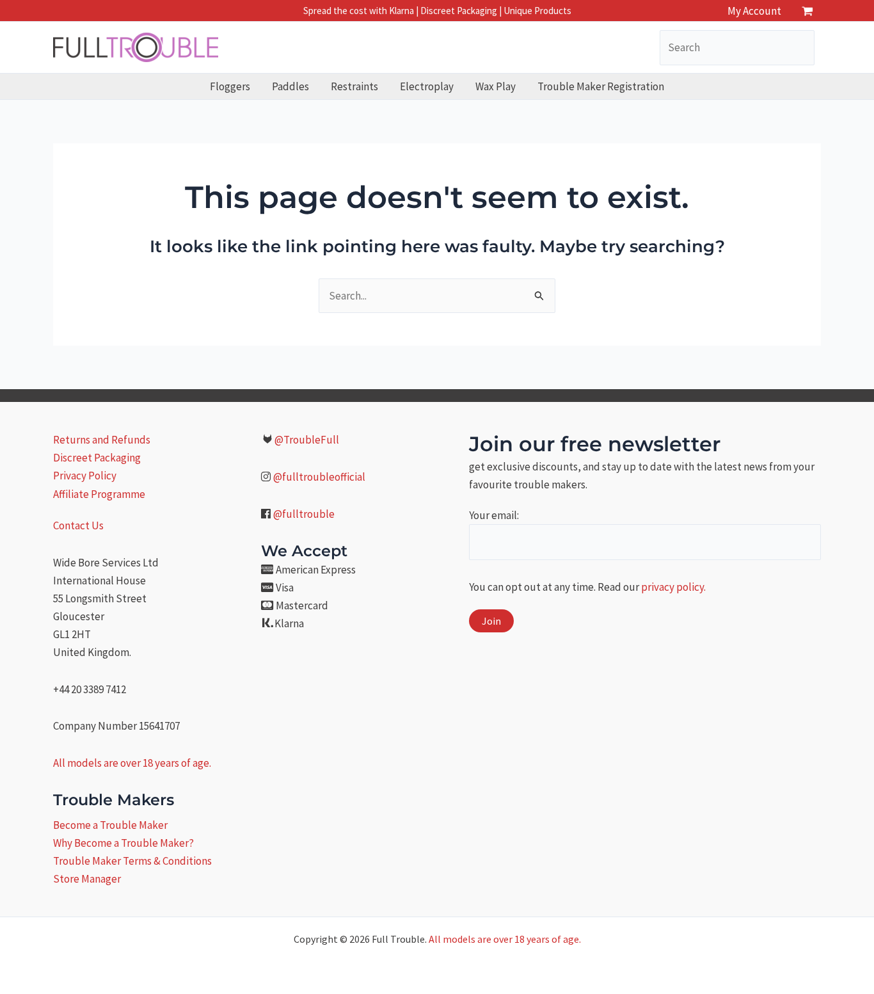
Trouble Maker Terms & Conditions (132, 861)
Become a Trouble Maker (110, 825)
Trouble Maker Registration (600, 86)
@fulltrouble (304, 514)
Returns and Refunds (101, 440)
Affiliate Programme (99, 494)
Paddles (290, 86)
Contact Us (78, 525)
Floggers (230, 86)
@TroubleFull (306, 440)
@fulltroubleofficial (319, 477)
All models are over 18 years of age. (132, 763)
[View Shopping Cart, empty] (807, 10)
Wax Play (495, 86)
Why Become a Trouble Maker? (123, 843)
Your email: (494, 515)
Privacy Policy (84, 476)
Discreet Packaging (97, 458)
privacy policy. (673, 587)
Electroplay (427, 86)
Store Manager (87, 879)
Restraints (354, 86)
